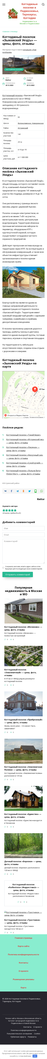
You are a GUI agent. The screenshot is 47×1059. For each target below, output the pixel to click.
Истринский (23, 128)
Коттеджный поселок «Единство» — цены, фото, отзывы (22, 815)
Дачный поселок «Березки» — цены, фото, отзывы (23, 863)
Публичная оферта (18, 1037)
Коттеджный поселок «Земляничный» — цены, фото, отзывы (20, 672)
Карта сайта (23, 946)
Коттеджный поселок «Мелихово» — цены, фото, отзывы (23, 628)
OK (35, 1056)
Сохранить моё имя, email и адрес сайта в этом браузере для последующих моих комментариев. (23, 567)
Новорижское (38, 123)
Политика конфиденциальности (23, 955)
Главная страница (9, 31)
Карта (23, 988)
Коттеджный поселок (12, 95)
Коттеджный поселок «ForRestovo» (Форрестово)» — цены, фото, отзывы (23, 887)
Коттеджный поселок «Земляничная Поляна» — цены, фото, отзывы (23, 768)
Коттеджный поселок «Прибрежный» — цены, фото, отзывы (23, 721)
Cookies (37, 1033)
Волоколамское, (25, 123)
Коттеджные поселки (14, 69)
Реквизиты (32, 1037)
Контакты (23, 963)
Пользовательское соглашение (19, 1033)
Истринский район (11, 483)
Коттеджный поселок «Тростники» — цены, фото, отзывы (22, 921)
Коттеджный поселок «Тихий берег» (23, 435)
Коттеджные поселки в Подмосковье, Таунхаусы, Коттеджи (29, 11)
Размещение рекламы (23, 979)
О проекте (23, 971)
